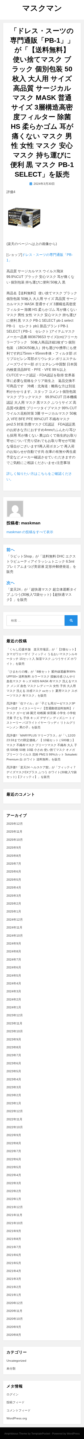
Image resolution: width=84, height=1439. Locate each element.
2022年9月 (13, 1135)
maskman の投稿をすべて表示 (29, 532)
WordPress (73, 1433)
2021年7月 (13, 1247)
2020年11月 (14, 1311)
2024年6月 (13, 967)
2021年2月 (13, 1287)
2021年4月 (13, 1271)
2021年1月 (13, 1295)
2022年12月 (14, 1111)
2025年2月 (13, 903)
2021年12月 (14, 1207)
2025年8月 (13, 855)
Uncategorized (16, 1360)
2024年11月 (14, 927)
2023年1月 (13, 1103)
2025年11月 (14, 831)
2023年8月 (13, 1047)
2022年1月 (13, 1199)
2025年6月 (13, 871)
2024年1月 (13, 1007)
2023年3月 (13, 1087)
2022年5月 (13, 1167)
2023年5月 (13, 1071)
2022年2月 (13, 1191)
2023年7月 (13, 1055)
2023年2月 (13, 1095)
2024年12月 (14, 919)
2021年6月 (13, 1255)
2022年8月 (13, 1143)
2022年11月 (14, 1119)
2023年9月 (13, 1039)
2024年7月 (13, 959)
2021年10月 (14, 1223)
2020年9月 (13, 1327)
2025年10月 (14, 839)
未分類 (11, 1368)
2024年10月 (14, 935)
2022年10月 (14, 1127)
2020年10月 (14, 1318)
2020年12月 (14, 1303)
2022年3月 (13, 1183)
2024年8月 (13, 951)
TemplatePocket (40, 1433)
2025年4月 (13, 887)
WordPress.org (16, 1418)
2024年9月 (13, 943)
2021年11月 (14, 1215)
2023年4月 (13, 1079)
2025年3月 (13, 895)
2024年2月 (13, 999)
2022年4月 (13, 1175)
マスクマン (42, 8)
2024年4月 (13, 983)
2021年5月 (13, 1263)
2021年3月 (13, 1279)
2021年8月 (13, 1239)
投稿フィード (15, 1402)
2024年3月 (13, 991)
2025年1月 (13, 911)
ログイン (12, 1394)
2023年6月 (13, 1063)
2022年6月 (13, 1159)
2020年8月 (13, 1334)
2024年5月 (13, 975)
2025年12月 (14, 823)
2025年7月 (13, 863)
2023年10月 (14, 1031)
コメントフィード (18, 1410)
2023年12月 (14, 1015)
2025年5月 (13, 879)
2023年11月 (14, 1023)
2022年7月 (13, 1151)
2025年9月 (13, 847)
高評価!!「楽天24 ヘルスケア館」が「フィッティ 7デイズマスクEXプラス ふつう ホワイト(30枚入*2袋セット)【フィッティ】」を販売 (41, 772)
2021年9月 (13, 1231)
